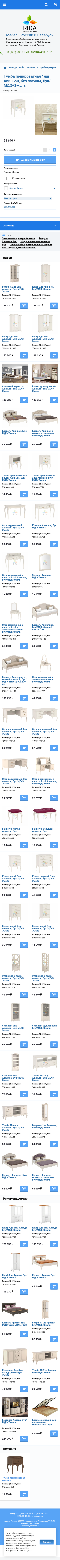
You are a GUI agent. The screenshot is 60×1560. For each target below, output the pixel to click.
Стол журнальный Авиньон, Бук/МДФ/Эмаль (13, 527)
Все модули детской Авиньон (19, 247)
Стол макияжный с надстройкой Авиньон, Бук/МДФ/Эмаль (14, 577)
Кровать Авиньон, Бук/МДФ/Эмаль (14, 432)
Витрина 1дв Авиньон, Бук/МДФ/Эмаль (44, 1126)
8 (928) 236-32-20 (18, 52)
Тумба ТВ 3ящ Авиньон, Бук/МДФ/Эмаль (43, 1078)
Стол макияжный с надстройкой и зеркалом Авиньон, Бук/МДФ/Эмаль (12, 628)
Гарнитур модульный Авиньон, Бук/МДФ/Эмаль (44, 388)
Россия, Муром (11, 172)
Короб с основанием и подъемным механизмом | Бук (44, 1422)
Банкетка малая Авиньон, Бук (11, 830)
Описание (8, 225)
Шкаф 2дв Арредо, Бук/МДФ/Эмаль (15, 1276)
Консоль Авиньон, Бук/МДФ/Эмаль (44, 526)
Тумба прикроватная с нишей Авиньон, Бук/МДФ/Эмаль (14, 478)
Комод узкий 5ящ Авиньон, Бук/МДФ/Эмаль (43, 928)
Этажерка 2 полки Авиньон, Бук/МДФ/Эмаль (13, 978)
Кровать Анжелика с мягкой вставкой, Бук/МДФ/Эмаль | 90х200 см (14, 680)
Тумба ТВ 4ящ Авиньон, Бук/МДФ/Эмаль (13, 1127)
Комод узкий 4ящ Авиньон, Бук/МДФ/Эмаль (13, 928)
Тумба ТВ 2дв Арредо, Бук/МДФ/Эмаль (44, 1371)
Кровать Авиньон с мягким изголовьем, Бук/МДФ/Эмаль (43, 433)
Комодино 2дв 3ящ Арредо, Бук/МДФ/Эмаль (12, 1372)
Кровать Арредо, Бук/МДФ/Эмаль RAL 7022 (14, 1323)
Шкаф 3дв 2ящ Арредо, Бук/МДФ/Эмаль (45, 1228)
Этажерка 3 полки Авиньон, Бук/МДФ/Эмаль (43, 978)
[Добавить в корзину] (24, 306)
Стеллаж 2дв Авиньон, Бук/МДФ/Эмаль (44, 1026)
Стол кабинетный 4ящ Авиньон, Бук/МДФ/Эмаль (14, 781)
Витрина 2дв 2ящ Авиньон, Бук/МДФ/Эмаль (13, 289)
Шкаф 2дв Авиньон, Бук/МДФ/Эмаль (43, 288)
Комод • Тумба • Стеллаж (22, 67)
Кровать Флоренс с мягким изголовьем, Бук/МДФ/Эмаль (43, 1177)
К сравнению (18, 178)
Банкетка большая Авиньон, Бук (42, 830)
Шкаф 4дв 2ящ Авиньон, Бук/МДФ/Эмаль (43, 339)
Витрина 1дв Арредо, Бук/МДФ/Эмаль (43, 1323)
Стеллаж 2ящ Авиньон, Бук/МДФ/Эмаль (13, 1028)
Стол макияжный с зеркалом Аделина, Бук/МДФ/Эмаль (42, 679)
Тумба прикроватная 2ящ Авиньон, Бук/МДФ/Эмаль (43, 478)
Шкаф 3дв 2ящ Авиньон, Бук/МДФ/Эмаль (13, 339)
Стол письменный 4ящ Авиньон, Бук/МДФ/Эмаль (45, 731)
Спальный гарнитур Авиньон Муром (31, 244)
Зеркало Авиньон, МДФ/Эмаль (42, 576)
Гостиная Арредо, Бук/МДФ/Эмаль (14, 1421)
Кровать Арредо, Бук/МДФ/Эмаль (44, 1276)
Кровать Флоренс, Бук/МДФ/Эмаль (14, 1176)
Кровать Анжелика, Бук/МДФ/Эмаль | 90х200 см (43, 627)
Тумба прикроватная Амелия (13, 1479)
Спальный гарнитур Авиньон (18, 238)
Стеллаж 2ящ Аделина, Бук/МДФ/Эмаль (13, 1078)
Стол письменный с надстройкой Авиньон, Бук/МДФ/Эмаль (44, 781)
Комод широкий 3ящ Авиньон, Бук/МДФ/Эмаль (43, 878)
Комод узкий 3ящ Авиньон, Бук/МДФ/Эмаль (13, 878)
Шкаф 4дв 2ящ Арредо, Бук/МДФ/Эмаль (15, 1228)
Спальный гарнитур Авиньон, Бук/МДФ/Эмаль (13, 388)
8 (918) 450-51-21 (42, 52)
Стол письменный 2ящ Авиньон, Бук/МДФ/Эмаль (15, 731)
